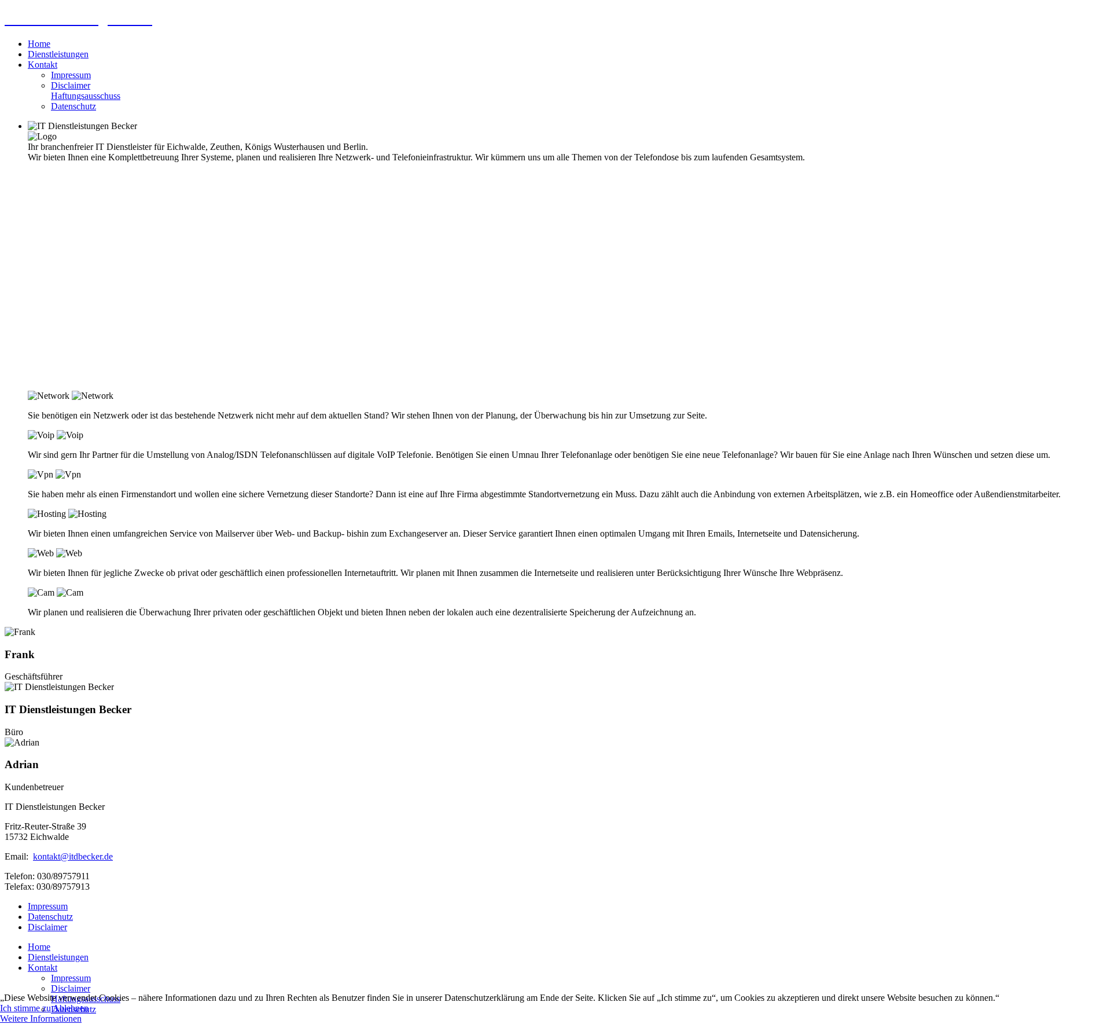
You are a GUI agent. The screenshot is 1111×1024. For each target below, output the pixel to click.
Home (39, 44)
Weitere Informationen (41, 1018)
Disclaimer (85, 90)
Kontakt (42, 64)
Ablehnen (71, 1008)
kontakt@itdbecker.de (73, 856)
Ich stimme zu (25, 1008)
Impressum (71, 75)
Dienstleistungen (58, 54)
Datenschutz (73, 106)
